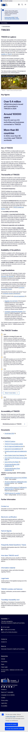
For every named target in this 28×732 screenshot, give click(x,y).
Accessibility (4, 706)
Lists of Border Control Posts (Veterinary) (15, 455)
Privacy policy (4, 700)
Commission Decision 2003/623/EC (11, 293)
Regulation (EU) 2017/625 (11, 301)
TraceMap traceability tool (10, 600)
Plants (2, 664)
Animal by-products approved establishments (16, 451)
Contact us (5, 506)
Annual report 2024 (9, 433)
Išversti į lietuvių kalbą (9, 17)
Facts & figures (6, 531)
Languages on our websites (8, 695)
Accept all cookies (11, 724)
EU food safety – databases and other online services (12, 670)
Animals (3, 659)
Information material (8, 568)
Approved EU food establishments (13, 448)
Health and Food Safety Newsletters (9, 632)
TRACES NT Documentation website (14, 444)
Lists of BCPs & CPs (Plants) (12, 462)
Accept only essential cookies (14, 728)
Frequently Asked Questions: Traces (13, 545)
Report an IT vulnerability (7, 692)
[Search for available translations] (12, 54)
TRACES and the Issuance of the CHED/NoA (16, 477)
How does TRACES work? (10, 555)
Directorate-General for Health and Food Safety (13, 649)
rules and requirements (19, 296)
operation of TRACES (6, 54)
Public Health (4, 667)
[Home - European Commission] (4, 4)
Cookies (3, 697)
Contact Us (4, 642)
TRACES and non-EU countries (12, 493)
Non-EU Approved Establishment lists (14, 446)
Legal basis (5, 578)
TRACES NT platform (10, 441)
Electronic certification (9, 517)
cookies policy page (10, 716)
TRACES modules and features (11, 589)
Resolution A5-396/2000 (7, 276)
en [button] (18, 4)
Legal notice (4, 703)
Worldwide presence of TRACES (12, 424)
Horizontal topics (6, 26)
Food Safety (4, 661)
